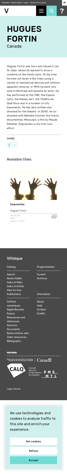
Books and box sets (18, 333)
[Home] (18, 11)
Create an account (38, 3)
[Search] (51, 11)
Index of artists (15, 286)
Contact (41, 309)
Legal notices (14, 389)
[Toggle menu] (41, 11)
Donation (6, 3)
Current (41, 274)
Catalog (11, 267)
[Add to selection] (54, 216)
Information (43, 294)
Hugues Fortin (18, 210)
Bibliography (14, 341)
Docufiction (15, 215)
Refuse (33, 451)
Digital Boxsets (15, 309)
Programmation (46, 267)
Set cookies (33, 441)
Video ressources (17, 337)
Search (11, 274)
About (40, 301)
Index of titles (15, 282)
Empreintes (17, 204)
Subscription (16, 3)
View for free (14, 290)
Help (39, 305)
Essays (11, 313)
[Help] (62, 11)
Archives (42, 278)
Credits (41, 313)
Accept (33, 460)
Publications (14, 294)
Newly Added (14, 278)
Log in (26, 3)
